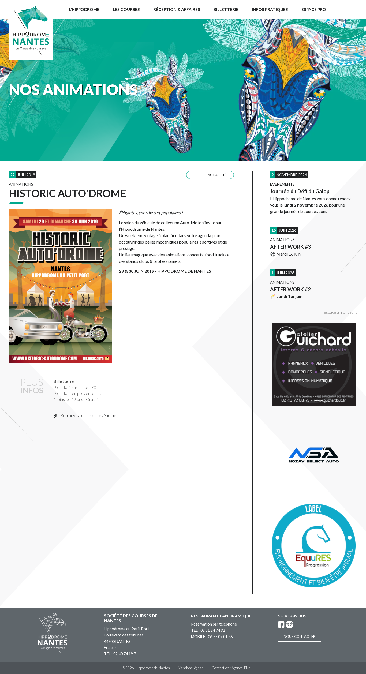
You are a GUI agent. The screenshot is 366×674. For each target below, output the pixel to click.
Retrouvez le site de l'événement (90, 415)
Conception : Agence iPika (231, 668)
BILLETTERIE (226, 9)
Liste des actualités (210, 175)
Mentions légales (191, 668)
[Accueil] (31, 30)
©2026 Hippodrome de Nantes (146, 668)
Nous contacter (299, 636)
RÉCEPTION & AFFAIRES (176, 9)
